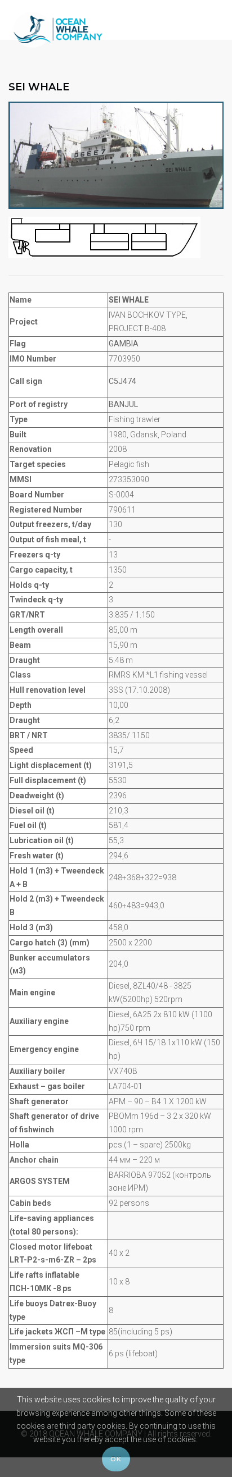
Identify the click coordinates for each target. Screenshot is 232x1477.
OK (116, 1459)
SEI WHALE (38, 87)
